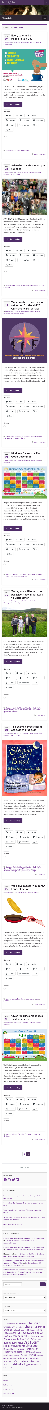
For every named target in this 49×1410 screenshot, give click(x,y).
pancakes (7, 1001)
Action (8, 574)
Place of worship (28, 1354)
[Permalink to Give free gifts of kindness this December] (24, 1044)
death (18, 285)
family (11, 710)
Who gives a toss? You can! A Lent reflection (28, 887)
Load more (24, 1168)
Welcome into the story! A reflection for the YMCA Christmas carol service (27, 305)
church (6, 710)
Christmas (24, 311)
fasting (14, 999)
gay (5, 1336)
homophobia (10, 1342)
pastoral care (23, 1351)
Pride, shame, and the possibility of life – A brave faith (23, 1238)
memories (35, 285)
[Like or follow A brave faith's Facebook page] (6, 2)
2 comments (41, 715)
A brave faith (7, 18)
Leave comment (39, 154)
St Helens (16, 438)
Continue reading (13, 104)
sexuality (9, 1361)
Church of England (16, 869)
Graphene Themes (17, 1407)
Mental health (11, 150)
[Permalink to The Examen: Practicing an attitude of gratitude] (24, 768)
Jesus (33, 437)
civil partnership (19, 1330)
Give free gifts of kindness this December (27, 1017)
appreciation (10, 285)
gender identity (20, 1339)
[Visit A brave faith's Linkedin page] (13, 2)
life (29, 285)
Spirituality (16, 174)
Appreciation (18, 172)
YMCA (10, 44)
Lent (37, 999)
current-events (21, 1332)
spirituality (7, 711)
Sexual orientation (27, 1361)
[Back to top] (44, 1405)
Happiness (38, 574)
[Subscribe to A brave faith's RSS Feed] (3, 2)
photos (42, 285)
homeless (20, 999)
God (15, 710)
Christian (9, 437)
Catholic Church (19, 708)
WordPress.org (8, 1393)
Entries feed (7, 1385)
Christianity (17, 311)
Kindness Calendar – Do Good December (25, 455)
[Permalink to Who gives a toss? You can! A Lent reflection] (24, 912)
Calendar (15, 574)
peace (32, 1352)
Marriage (20, 1349)
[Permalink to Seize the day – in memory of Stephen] (24, 196)
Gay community (16, 1335)
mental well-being (23, 150)
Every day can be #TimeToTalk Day (21, 37)
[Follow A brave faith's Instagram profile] (9, 2)
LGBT (27, 1342)
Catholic (9, 708)
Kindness (17, 42)
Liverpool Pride (9, 1349)
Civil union (31, 1330)
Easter (8, 999)
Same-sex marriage (29, 1358)
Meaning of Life (31, 42)
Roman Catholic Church (31, 710)
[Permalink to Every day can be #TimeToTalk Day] (24, 65)
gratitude (24, 285)
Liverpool (23, 42)
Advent (14, 1134)
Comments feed (9, 1389)
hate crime (38, 1339)
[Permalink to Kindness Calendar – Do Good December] (24, 482)
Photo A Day (17, 1355)
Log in (5, 1380)
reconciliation (41, 1355)
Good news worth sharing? (13, 1224)
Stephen (7, 287)
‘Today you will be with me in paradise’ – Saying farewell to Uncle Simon (28, 594)
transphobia (34, 1364)
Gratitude (25, 172)
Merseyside (8, 438)
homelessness (30, 999)
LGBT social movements (21, 1344)
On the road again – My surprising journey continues (24, 1250)
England (34, 1332)
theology (15, 711)
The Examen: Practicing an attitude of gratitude (27, 728)
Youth (10, 1367)
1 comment (41, 874)
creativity (30, 574)
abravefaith (8, 42)
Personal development (19, 576)
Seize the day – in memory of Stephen (28, 167)
